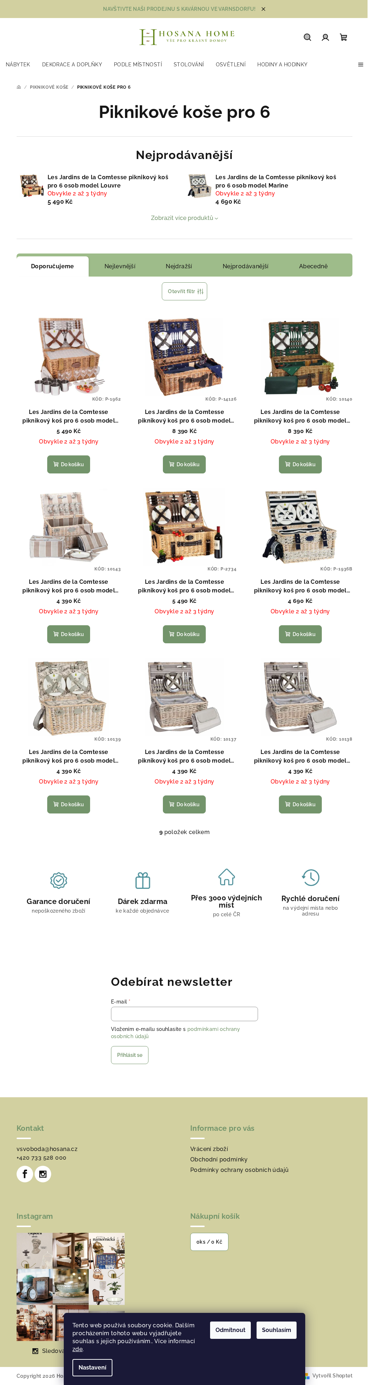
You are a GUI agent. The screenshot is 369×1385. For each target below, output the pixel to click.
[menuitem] (18, 64)
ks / (207, 1242)
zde (75, 1349)
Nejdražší (176, 266)
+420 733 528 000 (39, 1157)
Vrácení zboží (207, 1149)
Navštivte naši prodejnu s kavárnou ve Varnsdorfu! (177, 9)
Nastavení (90, 1367)
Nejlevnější (117, 266)
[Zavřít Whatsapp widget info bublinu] (259, 1352)
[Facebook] (22, 1174)
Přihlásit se (127, 1055)
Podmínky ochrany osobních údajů (237, 1169)
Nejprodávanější (243, 266)
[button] (344, 1362)
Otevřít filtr (178, 291)
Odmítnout (228, 1330)
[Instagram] (40, 1174)
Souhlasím (274, 1330)
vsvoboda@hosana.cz (44, 1149)
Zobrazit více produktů (179, 218)
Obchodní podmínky (216, 1159)
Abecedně (310, 266)
